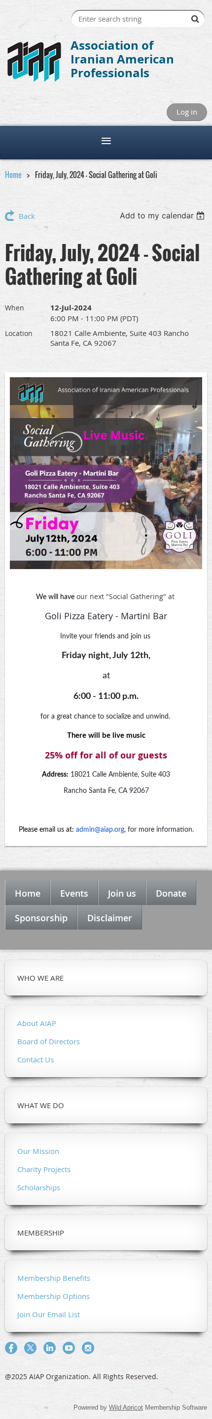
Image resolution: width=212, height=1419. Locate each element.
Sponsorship (41, 918)
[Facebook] (11, 1348)
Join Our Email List (48, 1314)
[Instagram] (88, 1348)
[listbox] (163, 215)
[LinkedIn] (49, 1348)
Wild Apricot (126, 1407)
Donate (171, 893)
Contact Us (35, 1059)
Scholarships (38, 1187)
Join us (122, 893)
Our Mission (38, 1151)
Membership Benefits (53, 1278)
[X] (30, 1348)
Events (74, 893)
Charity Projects (44, 1169)
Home (13, 174)
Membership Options (53, 1296)
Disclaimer (109, 918)
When (14, 307)
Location (19, 333)
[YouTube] (69, 1348)
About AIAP (36, 1023)
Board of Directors (48, 1041)
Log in (187, 112)
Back (27, 216)
